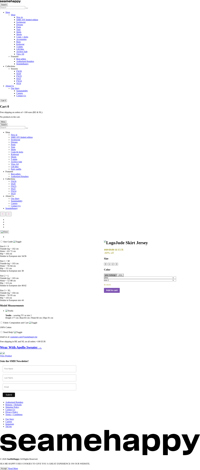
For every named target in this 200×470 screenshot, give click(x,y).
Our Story (15, 88)
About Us (9, 86)
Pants (18, 27)
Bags (18, 42)
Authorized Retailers (25, 61)
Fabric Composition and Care (16, 323)
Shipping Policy (12, 407)
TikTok (8, 426)
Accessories (21, 39)
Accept (4, 469)
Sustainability (22, 91)
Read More (13, 468)
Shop (7, 12)
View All (20, 54)
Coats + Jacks (22, 37)
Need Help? (8, 332)
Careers (19, 93)
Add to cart (112, 290)
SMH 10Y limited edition (27, 20)
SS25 (18, 78)
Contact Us (21, 96)
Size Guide (8, 242)
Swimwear (21, 22)
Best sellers (21, 59)
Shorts (19, 34)
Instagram (9, 424)
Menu (3, 122)
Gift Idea (20, 49)
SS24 (18, 83)
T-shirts (19, 46)
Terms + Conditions (13, 414)
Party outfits (16, 169)
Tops (18, 29)
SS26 (18, 73)
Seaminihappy (22, 64)
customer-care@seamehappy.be (23, 337)
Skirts (18, 32)
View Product (6, 356)
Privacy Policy (11, 412)
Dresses (19, 24)
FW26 (19, 71)
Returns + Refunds (13, 405)
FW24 (19, 81)
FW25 (19, 76)
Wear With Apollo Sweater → (21, 347)
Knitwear (20, 44)
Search (4, 5)
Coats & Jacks (17, 152)
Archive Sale (21, 51)
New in (19, 17)
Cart (3, 101)
